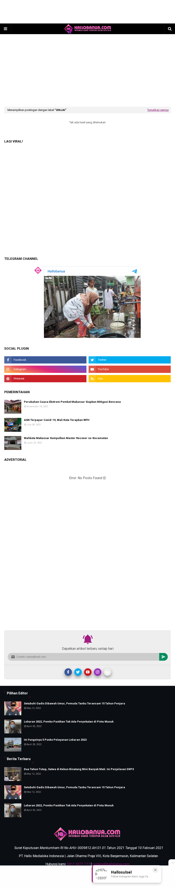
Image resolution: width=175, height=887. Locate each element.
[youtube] (130, 369)
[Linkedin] (107, 672)
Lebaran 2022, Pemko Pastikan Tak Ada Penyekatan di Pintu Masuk (69, 721)
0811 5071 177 (78, 864)
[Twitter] (78, 672)
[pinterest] (45, 378)
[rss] (130, 378)
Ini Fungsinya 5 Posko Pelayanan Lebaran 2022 (55, 739)
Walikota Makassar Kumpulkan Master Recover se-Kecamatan (66, 438)
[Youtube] (88, 672)
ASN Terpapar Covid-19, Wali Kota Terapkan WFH (56, 420)
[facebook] (45, 360)
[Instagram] (97, 672)
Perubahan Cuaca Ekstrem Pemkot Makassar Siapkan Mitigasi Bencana (72, 401)
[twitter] (130, 360)
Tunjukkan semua (158, 110)
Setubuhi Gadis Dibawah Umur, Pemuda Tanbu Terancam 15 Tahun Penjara (74, 703)
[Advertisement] (87, 11)
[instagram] (45, 369)
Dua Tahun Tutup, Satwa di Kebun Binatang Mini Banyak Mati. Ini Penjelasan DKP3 (79, 769)
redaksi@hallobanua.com (111, 864)
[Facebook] (68, 672)
